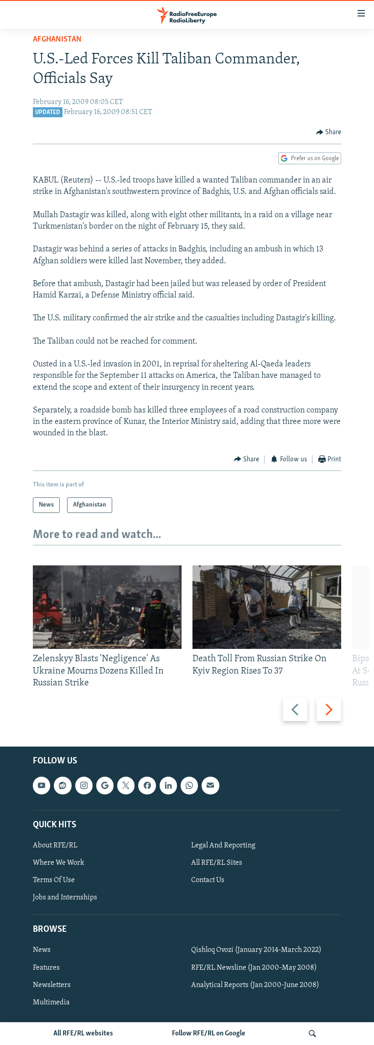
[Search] (312, 1033)
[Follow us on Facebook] (147, 785)
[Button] (329, 132)
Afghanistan (57, 40)
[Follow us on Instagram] (84, 785)
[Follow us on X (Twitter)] (126, 785)
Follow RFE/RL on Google (208, 1033)
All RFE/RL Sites (216, 863)
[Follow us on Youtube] (41, 785)
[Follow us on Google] (105, 785)
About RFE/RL (55, 845)
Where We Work (58, 863)
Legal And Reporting (223, 845)
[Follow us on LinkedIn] (168, 785)
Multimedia (51, 1002)
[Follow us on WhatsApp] (189, 785)
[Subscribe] (210, 785)
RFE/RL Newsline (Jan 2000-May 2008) (254, 968)
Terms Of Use (54, 880)
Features (46, 968)
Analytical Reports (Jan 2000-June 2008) (255, 985)
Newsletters (52, 985)
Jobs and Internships (65, 897)
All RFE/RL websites (83, 1033)
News (42, 950)
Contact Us (207, 880)
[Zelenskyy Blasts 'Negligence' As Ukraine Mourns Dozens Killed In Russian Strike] (107, 607)
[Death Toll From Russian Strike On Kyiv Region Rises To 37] (266, 607)
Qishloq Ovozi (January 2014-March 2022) (256, 950)
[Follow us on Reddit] (62, 785)
